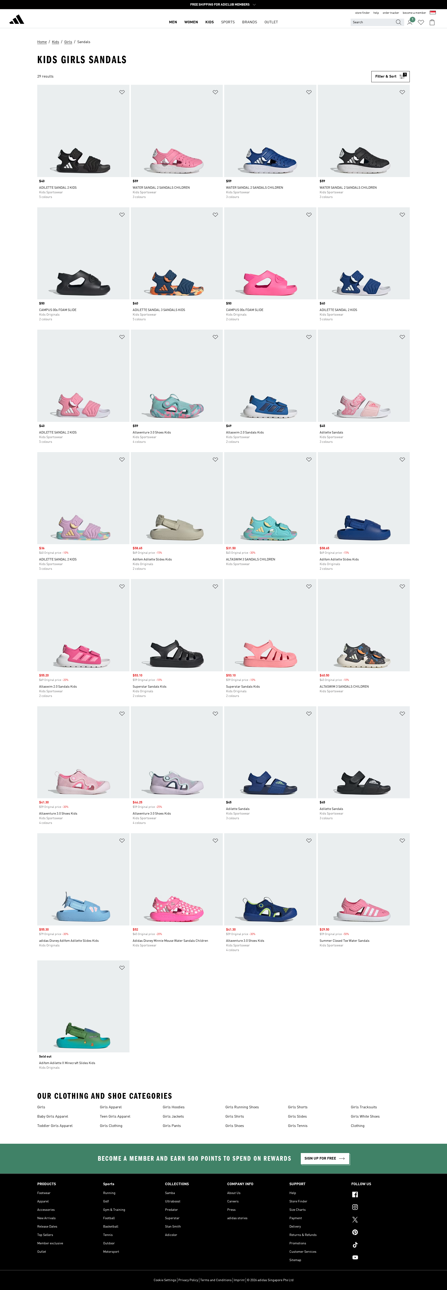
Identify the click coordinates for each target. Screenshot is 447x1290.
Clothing (358, 1126)
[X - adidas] (380, 1220)
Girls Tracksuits (364, 1107)
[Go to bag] (432, 22)
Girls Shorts (298, 1107)
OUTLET (271, 22)
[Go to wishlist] (421, 22)
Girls (41, 1107)
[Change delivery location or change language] (433, 13)
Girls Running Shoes (242, 1107)
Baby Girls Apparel (52, 1117)
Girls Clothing (111, 1126)
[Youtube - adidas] (380, 1258)
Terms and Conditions (216, 1280)
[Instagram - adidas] (380, 1207)
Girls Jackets (173, 1117)
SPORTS (228, 22)
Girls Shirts (234, 1117)
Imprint (239, 1280)
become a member (414, 13)
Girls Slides (297, 1117)
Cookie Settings (165, 1280)
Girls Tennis (298, 1126)
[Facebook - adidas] (380, 1195)
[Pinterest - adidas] (380, 1233)
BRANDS (249, 22)
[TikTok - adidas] (380, 1245)
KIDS (209, 22)
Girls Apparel (111, 1107)
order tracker (391, 13)
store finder (362, 13)
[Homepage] (16, 20)
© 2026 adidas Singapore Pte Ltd (270, 1280)
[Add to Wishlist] (122, 93)
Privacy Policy (188, 1280)
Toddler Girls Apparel (55, 1126)
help (376, 13)
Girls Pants (172, 1126)
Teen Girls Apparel (115, 1117)
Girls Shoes (234, 1126)
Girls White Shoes (365, 1117)
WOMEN (191, 22)
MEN (173, 22)
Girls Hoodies (174, 1107)
